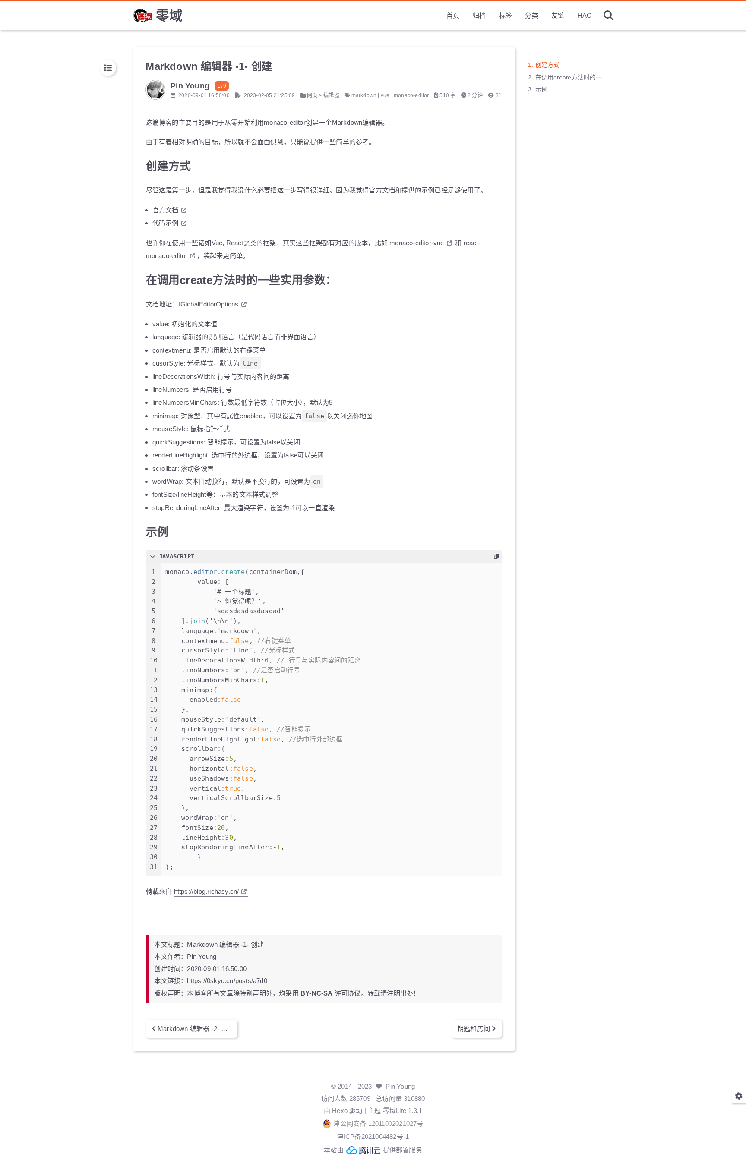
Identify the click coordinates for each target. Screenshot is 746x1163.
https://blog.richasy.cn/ (206, 891)
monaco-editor (411, 95)
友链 (557, 15)
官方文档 (165, 210)
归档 (479, 15)
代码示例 (165, 223)
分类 (531, 15)
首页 (452, 15)
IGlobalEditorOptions (209, 304)
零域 (169, 15)
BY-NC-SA (316, 993)
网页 (312, 95)
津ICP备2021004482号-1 (373, 1136)
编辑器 (331, 95)
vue (385, 95)
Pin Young (400, 1086)
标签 (505, 15)
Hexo (340, 1110)
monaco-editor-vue (416, 242)
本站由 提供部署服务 (373, 1150)
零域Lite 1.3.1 (402, 1110)
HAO (585, 15)
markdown (364, 95)
